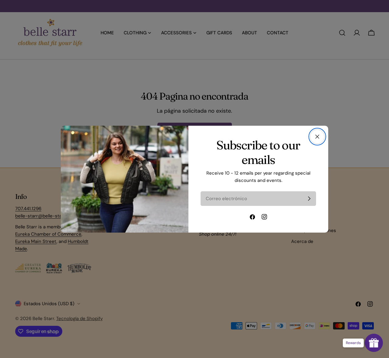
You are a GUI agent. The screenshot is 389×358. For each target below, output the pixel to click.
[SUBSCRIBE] (309, 198)
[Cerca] (317, 136)
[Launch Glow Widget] (374, 343)
